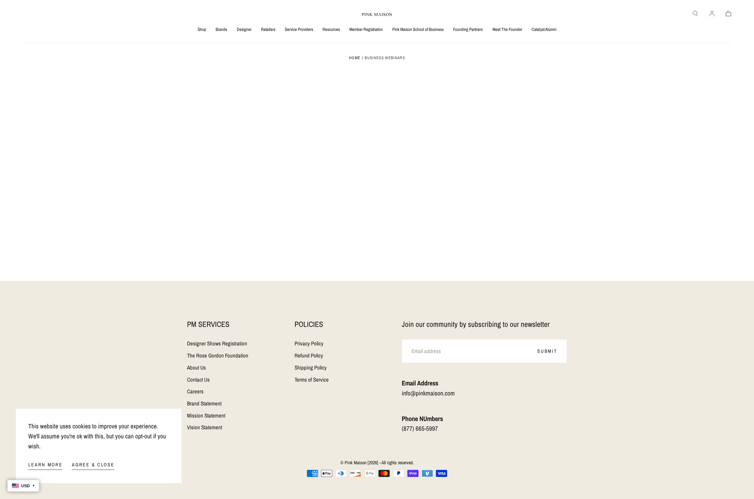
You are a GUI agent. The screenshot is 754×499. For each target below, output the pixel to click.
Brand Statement (204, 403)
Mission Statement (206, 415)
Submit (547, 351)
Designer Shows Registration (217, 343)
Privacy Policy (309, 343)
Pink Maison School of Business (418, 29)
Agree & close (93, 464)
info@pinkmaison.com (428, 393)
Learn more (45, 464)
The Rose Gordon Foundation (217, 355)
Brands (221, 29)
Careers (195, 391)
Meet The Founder (507, 29)
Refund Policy (309, 355)
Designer (244, 29)
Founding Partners (468, 29)
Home (354, 57)
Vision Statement (204, 427)
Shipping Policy (311, 367)
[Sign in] (711, 13)
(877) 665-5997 (420, 428)
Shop (202, 29)
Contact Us (198, 379)
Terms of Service (312, 379)
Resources (331, 29)
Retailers (268, 29)
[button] (695, 13)
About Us (196, 367)
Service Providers (299, 29)
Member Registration (366, 29)
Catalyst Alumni (544, 29)
